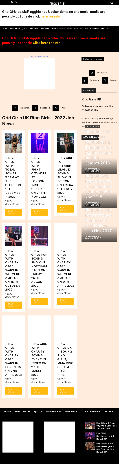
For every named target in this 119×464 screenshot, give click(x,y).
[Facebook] (7, 2)
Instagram (24, 108)
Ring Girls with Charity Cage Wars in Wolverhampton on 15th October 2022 (12, 270)
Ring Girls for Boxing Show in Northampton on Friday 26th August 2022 (39, 268)
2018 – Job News (92, 171)
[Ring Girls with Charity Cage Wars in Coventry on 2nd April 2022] (13, 329)
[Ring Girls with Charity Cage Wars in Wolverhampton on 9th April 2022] (65, 236)
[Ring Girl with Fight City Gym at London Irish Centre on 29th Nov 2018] (99, 194)
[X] (16, 2)
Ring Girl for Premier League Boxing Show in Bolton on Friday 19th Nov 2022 (65, 175)
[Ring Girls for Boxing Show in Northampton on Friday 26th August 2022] (39, 236)
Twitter (64, 108)
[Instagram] (11, 2)
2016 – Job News (92, 126)
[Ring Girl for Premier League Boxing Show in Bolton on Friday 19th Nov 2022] (65, 143)
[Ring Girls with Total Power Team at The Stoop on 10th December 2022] (13, 143)
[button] (111, 2)
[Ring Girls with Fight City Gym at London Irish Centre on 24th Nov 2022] (39, 143)
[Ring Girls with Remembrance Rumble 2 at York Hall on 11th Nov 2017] (99, 228)
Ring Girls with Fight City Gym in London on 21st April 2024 (106, 426)
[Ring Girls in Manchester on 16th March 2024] (90, 435)
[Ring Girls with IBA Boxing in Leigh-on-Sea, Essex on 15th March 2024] (90, 446)
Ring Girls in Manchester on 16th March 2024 (105, 436)
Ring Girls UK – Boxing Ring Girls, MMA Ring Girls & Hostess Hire (65, 359)
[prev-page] (4, 403)
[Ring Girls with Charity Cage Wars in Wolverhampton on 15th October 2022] (13, 236)
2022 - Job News (12, 202)
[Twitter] (56, 108)
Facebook (45, 108)
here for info (50, 16)
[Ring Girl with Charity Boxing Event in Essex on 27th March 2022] (39, 329)
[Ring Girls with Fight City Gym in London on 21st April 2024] (90, 425)
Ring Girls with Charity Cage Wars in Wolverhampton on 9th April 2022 (65, 268)
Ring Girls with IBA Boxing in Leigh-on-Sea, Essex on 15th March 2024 (105, 447)
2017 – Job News (92, 205)
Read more (11, 212)
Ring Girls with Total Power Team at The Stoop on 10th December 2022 (13, 177)
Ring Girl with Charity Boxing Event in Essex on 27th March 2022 (39, 359)
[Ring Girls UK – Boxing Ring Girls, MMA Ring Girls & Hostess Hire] (65, 329)
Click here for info (47, 43)
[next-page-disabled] (9, 403)
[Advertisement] (39, 73)
